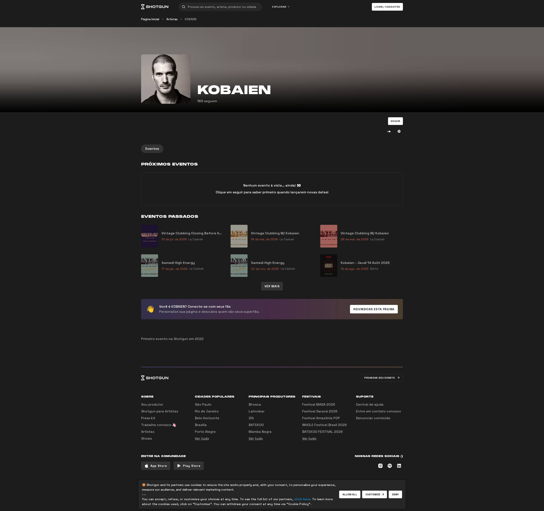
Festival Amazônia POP (321, 418)
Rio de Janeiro (207, 411)
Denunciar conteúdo (373, 418)
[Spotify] (399, 131)
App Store (158, 466)
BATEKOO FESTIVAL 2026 (322, 431)
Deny (395, 494)
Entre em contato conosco (378, 411)
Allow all (350, 494)
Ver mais (272, 286)
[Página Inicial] (154, 6)
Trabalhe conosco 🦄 (158, 425)
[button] (395, 121)
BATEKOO (256, 425)
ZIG (251, 418)
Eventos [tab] (152, 148)
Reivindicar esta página (373, 309)
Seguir (395, 121)
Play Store (191, 466)
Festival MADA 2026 (318, 404)
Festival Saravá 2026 (319, 411)
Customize (373, 494)
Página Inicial (150, 19)
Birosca (255, 404)
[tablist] (272, 148)
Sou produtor (152, 404)
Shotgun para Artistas (159, 411)
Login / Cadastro (387, 6)
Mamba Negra (260, 431)
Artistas (172, 19)
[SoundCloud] (389, 131)
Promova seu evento (379, 377)
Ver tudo (202, 438)
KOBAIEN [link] (190, 19)
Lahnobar (257, 411)
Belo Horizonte (207, 418)
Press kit (148, 418)
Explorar (279, 6)
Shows (146, 438)
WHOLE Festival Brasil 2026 (324, 425)
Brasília (201, 425)
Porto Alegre (205, 431)
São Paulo (203, 404)
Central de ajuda (370, 404)
